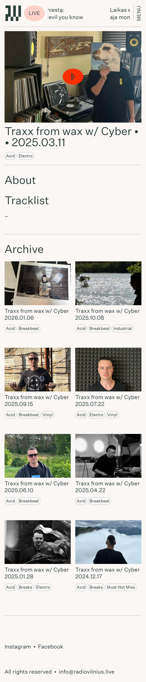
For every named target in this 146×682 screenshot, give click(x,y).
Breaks (25, 587)
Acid (10, 155)
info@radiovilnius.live (86, 671)
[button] (73, 77)
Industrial (122, 328)
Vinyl (48, 414)
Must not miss (121, 587)
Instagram (18, 646)
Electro (26, 155)
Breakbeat (29, 328)
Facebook (50, 646)
